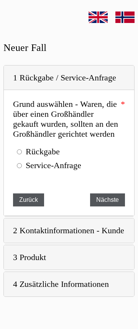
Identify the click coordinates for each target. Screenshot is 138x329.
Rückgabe (43, 151)
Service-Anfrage (53, 165)
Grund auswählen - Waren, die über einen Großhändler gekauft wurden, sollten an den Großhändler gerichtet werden (65, 119)
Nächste (107, 199)
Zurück (28, 199)
